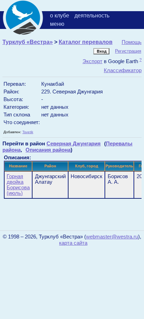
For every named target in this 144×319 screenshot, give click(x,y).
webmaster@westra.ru (112, 237)
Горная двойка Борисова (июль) (18, 185)
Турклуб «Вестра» (27, 42)
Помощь (132, 42)
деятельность (91, 15)
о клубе (59, 15)
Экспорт (92, 61)
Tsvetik (27, 132)
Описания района (48, 150)
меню (57, 24)
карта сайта (73, 243)
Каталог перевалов (86, 42)
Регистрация (128, 51)
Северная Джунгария (73, 143)
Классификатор (123, 70)
